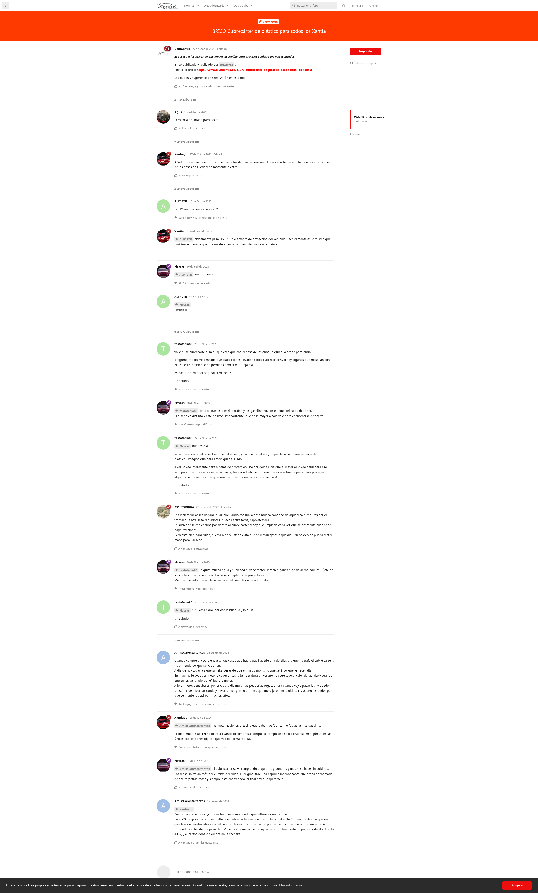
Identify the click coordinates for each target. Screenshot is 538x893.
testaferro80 (188, 411)
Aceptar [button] (517, 885)
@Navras (226, 65)
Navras (184, 305)
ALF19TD (185, 239)
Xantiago (186, 809)
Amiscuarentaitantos (194, 726)
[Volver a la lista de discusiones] (5, 5)
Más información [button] (291, 885)
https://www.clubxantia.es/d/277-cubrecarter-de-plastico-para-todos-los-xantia (254, 70)
